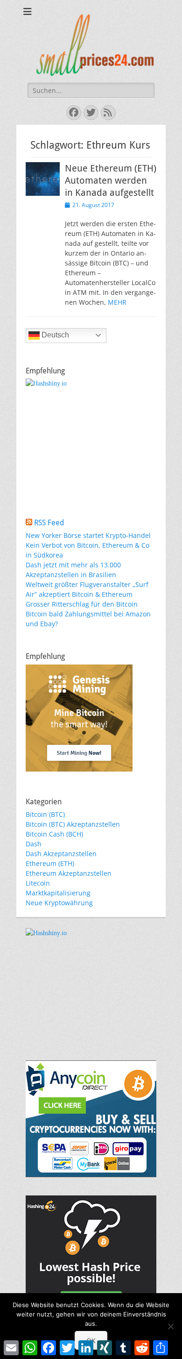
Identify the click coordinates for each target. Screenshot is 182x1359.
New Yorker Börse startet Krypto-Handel (88, 535)
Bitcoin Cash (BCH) (54, 834)
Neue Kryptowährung (59, 902)
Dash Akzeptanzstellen (61, 853)
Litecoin (38, 883)
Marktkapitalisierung (58, 892)
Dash (34, 843)
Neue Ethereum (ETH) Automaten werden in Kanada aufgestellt (110, 180)
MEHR (117, 302)
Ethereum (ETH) (50, 863)
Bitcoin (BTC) (45, 814)
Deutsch (54, 335)
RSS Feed (49, 522)
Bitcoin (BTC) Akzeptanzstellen (73, 824)
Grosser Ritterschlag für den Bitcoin (82, 604)
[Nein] (170, 1326)
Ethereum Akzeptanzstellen (69, 873)
